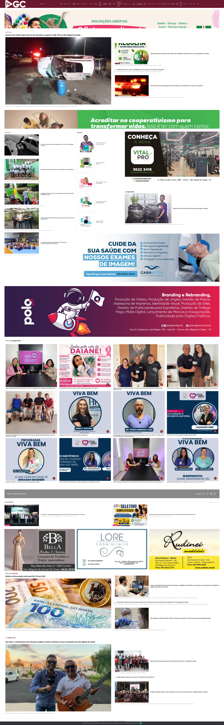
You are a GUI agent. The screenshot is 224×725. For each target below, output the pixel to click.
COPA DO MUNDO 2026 (100, 4)
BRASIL (78, 3)
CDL (86, 3)
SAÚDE (185, 3)
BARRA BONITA (74, 4)
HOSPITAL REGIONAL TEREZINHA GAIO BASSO (119, 4)
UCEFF (194, 3)
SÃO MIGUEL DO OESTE (181, 4)
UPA (198, 3)
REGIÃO (168, 3)
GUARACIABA (117, 63)
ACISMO (61, 3)
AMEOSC (65, 3)
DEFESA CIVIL (110, 4)
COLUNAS (96, 3)
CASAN (82, 3)
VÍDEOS (116, 95)
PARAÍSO (149, 3)
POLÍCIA (153, 3)
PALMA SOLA (145, 4)
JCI (129, 3)
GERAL (114, 3)
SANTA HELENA (177, 4)
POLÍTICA (158, 3)
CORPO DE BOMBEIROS (105, 4)
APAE (69, 3)
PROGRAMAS (163, 3)
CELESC (91, 3)
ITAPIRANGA (125, 3)
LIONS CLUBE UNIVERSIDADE (139, 4)
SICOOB (190, 3)
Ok (140, 723)
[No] (222, 723)
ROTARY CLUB (173, 4)
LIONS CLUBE (134, 4)
